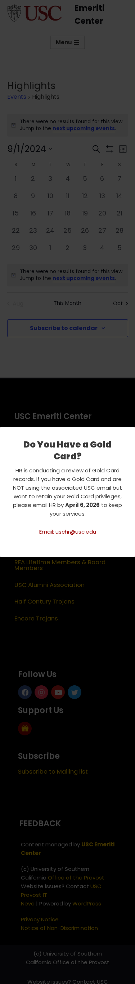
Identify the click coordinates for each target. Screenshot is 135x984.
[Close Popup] (130, 432)
